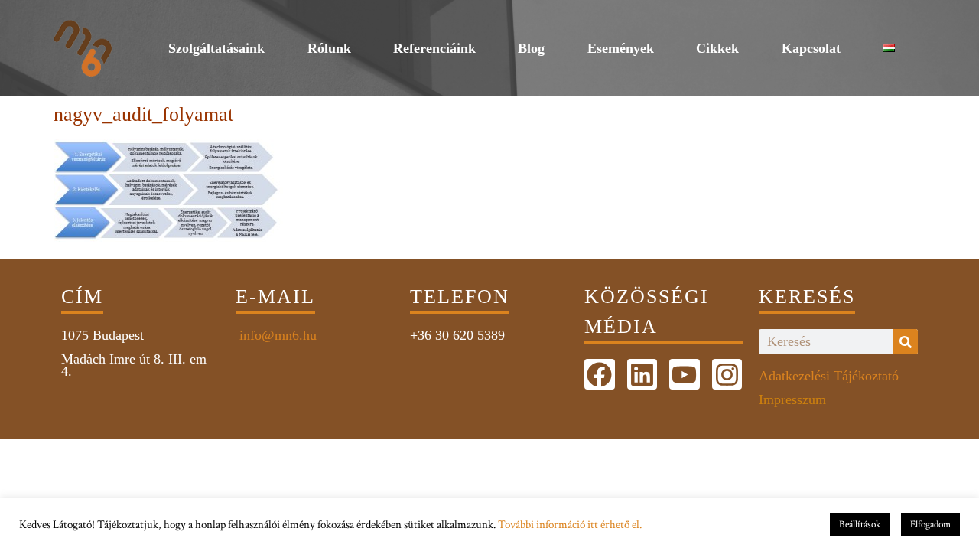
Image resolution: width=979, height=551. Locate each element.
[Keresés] (905, 341)
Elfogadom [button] (930, 524)
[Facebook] (599, 374)
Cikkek (717, 48)
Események (620, 48)
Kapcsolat (811, 48)
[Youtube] (684, 374)
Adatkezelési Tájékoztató (829, 375)
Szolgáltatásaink (216, 48)
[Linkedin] (642, 374)
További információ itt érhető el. (570, 524)
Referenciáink (434, 48)
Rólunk (329, 48)
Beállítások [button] (859, 524)
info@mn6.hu (276, 335)
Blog (531, 48)
